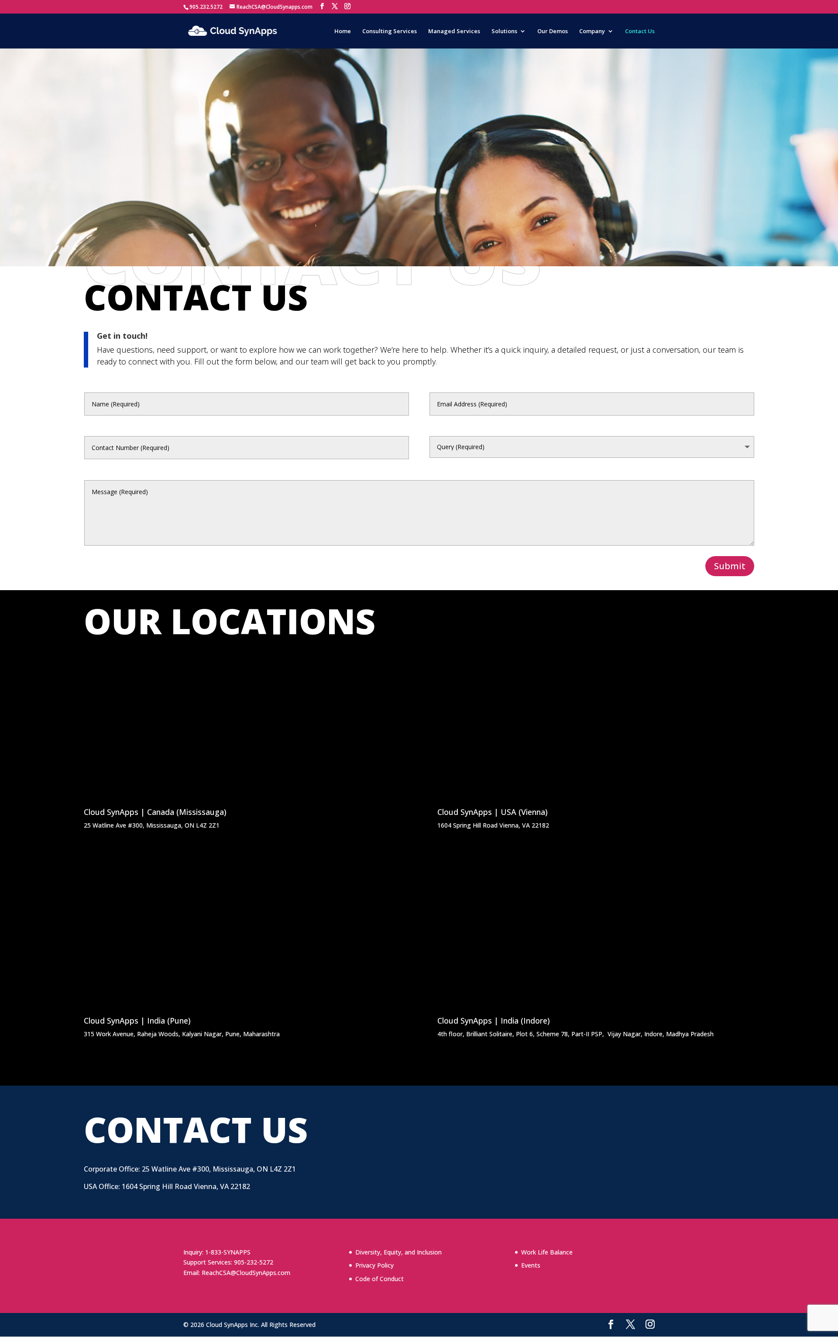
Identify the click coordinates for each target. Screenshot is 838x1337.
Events (530, 1265)
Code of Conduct (379, 1279)
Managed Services (454, 31)
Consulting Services (389, 31)
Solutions (504, 31)
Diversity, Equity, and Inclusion (398, 1252)
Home (342, 31)
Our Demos (552, 31)
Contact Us (640, 31)
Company (592, 31)
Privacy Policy (374, 1265)
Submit (729, 566)
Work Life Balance (547, 1252)
